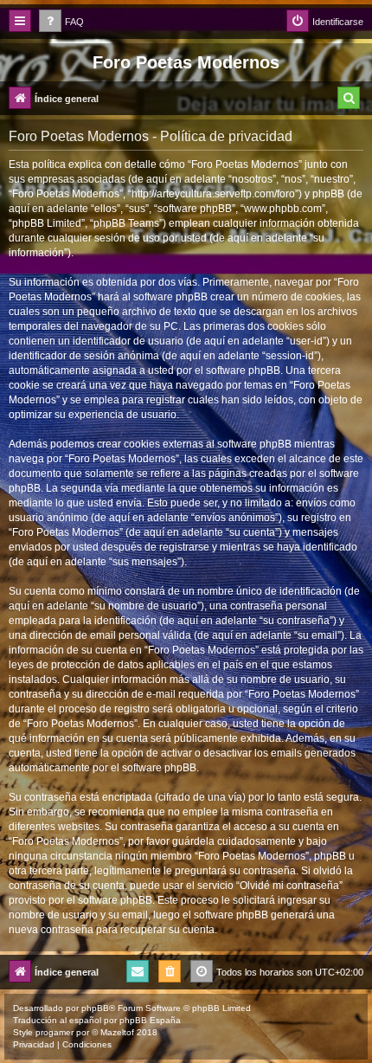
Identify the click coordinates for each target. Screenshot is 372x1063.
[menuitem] (61, 22)
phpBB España (150, 1020)
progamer (54, 1032)
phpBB (95, 1008)
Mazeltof (117, 1032)
